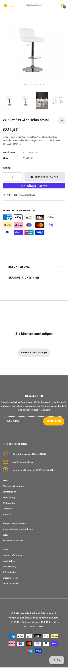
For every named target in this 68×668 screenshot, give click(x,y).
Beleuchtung (9, 497)
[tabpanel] (34, 50)
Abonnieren (54, 421)
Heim (5, 480)
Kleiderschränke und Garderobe (18, 529)
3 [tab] (30, 84)
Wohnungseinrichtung (13, 486)
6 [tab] (40, 84)
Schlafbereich (9, 491)
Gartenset (7, 508)
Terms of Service (10, 583)
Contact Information (12, 555)
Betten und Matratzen (13, 540)
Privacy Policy (9, 566)
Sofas (5, 534)
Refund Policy (9, 572)
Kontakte (7, 514)
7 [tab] (43, 84)
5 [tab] (37, 84)
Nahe (5, 549)
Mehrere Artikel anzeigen (34, 352)
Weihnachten (9, 503)
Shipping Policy (10, 577)
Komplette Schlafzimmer (14, 523)
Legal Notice (9, 560)
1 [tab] (25, 85)
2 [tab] (27, 84)
